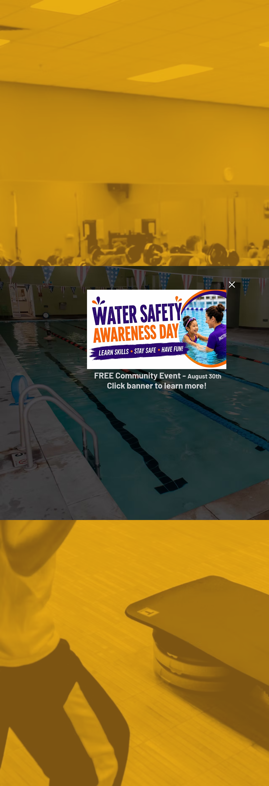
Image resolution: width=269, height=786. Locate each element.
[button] (232, 285)
